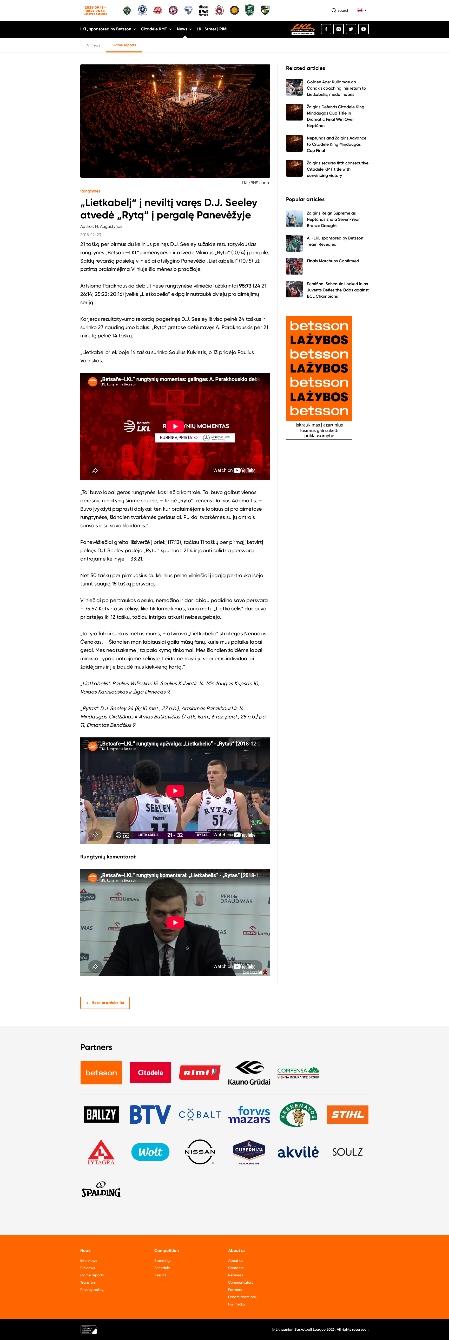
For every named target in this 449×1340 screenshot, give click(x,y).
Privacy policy (91, 1290)
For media (236, 1304)
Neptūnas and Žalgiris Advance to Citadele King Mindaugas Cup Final (336, 144)
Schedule (162, 1268)
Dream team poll (242, 1297)
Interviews (88, 1260)
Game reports (124, 45)
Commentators (240, 1282)
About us (235, 1260)
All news (93, 45)
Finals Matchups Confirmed (333, 260)
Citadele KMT (154, 28)
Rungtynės (90, 191)
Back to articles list (108, 1003)
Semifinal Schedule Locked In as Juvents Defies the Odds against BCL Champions (338, 290)
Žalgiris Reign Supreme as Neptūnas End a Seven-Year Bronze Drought (333, 219)
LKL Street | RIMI (212, 28)
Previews (87, 1268)
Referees (235, 1275)
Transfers (88, 1282)
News (182, 28)
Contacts (235, 1268)
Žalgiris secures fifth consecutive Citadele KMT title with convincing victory (337, 169)
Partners (235, 1290)
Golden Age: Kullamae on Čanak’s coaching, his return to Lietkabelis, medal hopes (336, 88)
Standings (162, 1260)
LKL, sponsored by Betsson (105, 28)
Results (160, 1275)
